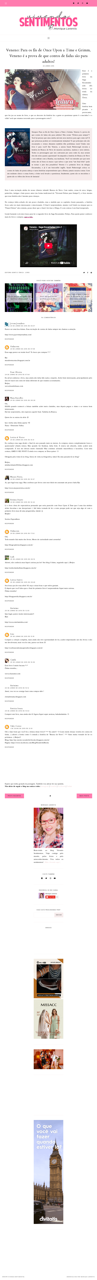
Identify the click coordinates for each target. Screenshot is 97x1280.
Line (12, 634)
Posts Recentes (14, 796)
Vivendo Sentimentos (16, 1277)
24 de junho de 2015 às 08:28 (22, 400)
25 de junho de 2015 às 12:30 (17, 611)
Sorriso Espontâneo (12, 519)
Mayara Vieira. (16, 477)
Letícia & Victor (17, 437)
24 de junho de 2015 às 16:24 (22, 502)
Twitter (69, 786)
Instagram (45, 786)
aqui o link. (28, 217)
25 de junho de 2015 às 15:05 (22, 662)
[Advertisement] (48, 1094)
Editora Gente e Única (14, 272)
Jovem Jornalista (17, 323)
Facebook (61, 786)
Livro (27, 272)
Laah (12, 557)
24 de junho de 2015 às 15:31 (22, 440)
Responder (9, 339)
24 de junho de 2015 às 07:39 (22, 349)
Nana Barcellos (16, 398)
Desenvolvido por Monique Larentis (81, 1277)
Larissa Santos (16, 580)
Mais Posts (84, 796)
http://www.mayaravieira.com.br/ (17, 488)
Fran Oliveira (16, 372)
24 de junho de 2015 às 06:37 (22, 326)
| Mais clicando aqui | (52, 862)
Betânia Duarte (16, 500)
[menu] (6, 3)
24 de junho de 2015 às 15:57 (22, 479)
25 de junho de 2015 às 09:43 (22, 582)
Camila (13, 660)
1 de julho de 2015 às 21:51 (21, 728)
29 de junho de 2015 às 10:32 (17, 711)
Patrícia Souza (16, 708)
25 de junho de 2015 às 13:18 (22, 636)
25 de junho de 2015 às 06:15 (22, 559)
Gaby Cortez (15, 726)
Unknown (14, 346)
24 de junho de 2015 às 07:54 (17, 375)
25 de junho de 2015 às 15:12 (17, 688)
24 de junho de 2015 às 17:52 (22, 533)
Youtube (53, 786)
